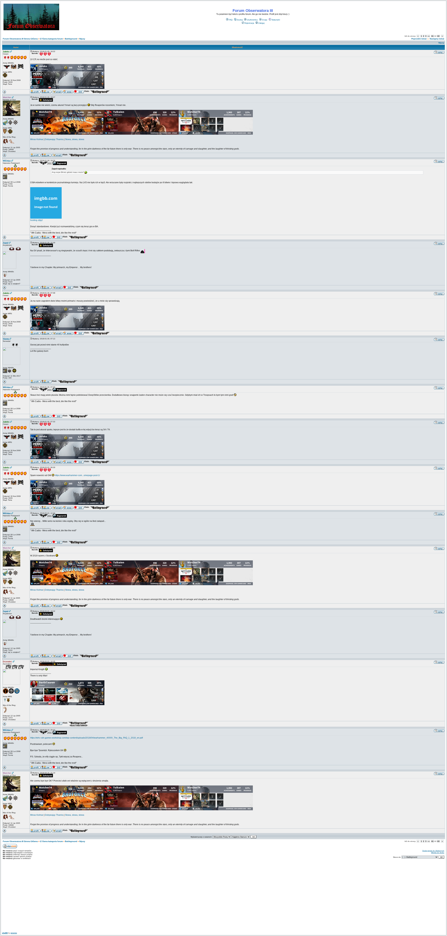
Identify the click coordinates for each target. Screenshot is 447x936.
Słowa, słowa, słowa (74, 139)
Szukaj (240, 20)
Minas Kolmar (36, 139)
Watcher (7, 97)
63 (438, 36)
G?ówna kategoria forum (51, 39)
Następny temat (437, 39)
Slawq (6, 339)
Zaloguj (261, 23)
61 (432, 36)
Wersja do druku (437, 853)
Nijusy (82, 39)
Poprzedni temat (419, 39)
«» (429, 36)
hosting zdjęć (36, 220)
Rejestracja (249, 23)
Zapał (5, 243)
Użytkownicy (252, 20)
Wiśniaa (7, 161)
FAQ (231, 20)
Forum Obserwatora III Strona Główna (20, 39)
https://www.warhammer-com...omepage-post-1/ (77, 475)
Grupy (264, 20)
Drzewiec (7, 661)
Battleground (71, 39)
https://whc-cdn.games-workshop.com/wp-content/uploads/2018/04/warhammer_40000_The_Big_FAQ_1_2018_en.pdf (86, 738)
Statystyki (276, 20)
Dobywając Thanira (54, 139)
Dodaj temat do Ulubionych (433, 851)
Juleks (6, 51)
